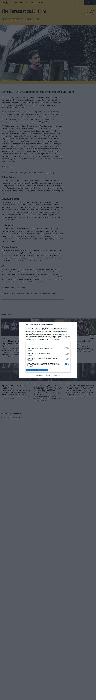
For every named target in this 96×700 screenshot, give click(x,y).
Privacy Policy (56, 375)
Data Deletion (39, 375)
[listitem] (48, 345)
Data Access (48, 375)
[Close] (74, 324)
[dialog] (48, 350)
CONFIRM (37, 370)
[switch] (67, 348)
